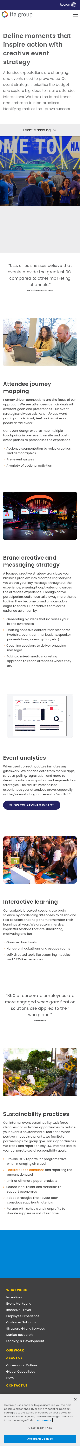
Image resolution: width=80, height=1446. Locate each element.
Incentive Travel (18, 1310)
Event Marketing (18, 1303)
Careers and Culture (21, 1365)
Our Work (15, 1350)
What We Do (16, 1290)
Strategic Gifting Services (25, 1328)
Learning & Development (25, 1341)
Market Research (19, 1334)
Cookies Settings (40, 1428)
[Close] (75, 1399)
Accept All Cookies (39, 1439)
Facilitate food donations (25, 1170)
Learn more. (44, 1420)
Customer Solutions (21, 1322)
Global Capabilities (20, 1371)
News (10, 1377)
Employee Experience (22, 1316)
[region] (40, 1420)
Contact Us (17, 1385)
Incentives (14, 1297)
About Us (14, 1358)
